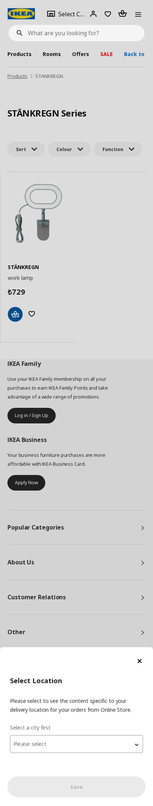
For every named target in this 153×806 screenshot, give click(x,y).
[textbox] (76, 744)
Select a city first (30, 727)
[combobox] (76, 744)
